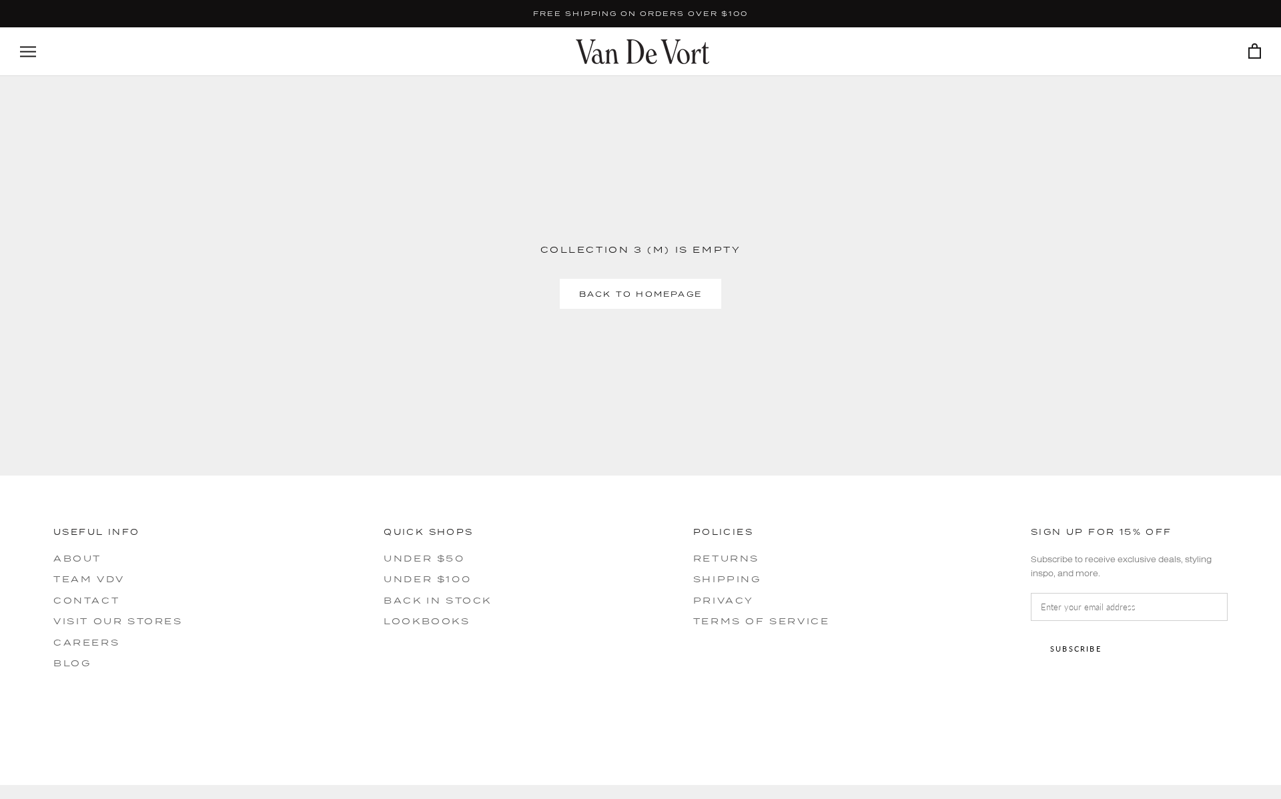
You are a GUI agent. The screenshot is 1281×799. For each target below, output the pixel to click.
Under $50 (424, 558)
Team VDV (89, 579)
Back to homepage (640, 294)
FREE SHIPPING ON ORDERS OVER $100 (640, 13)
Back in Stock (438, 600)
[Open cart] (1254, 51)
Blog (72, 663)
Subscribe (1076, 648)
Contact (86, 600)
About (77, 558)
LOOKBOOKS (427, 621)
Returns (726, 558)
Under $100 (427, 579)
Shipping (727, 579)
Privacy (723, 600)
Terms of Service (761, 621)
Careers (86, 642)
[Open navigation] (28, 51)
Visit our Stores (118, 621)
